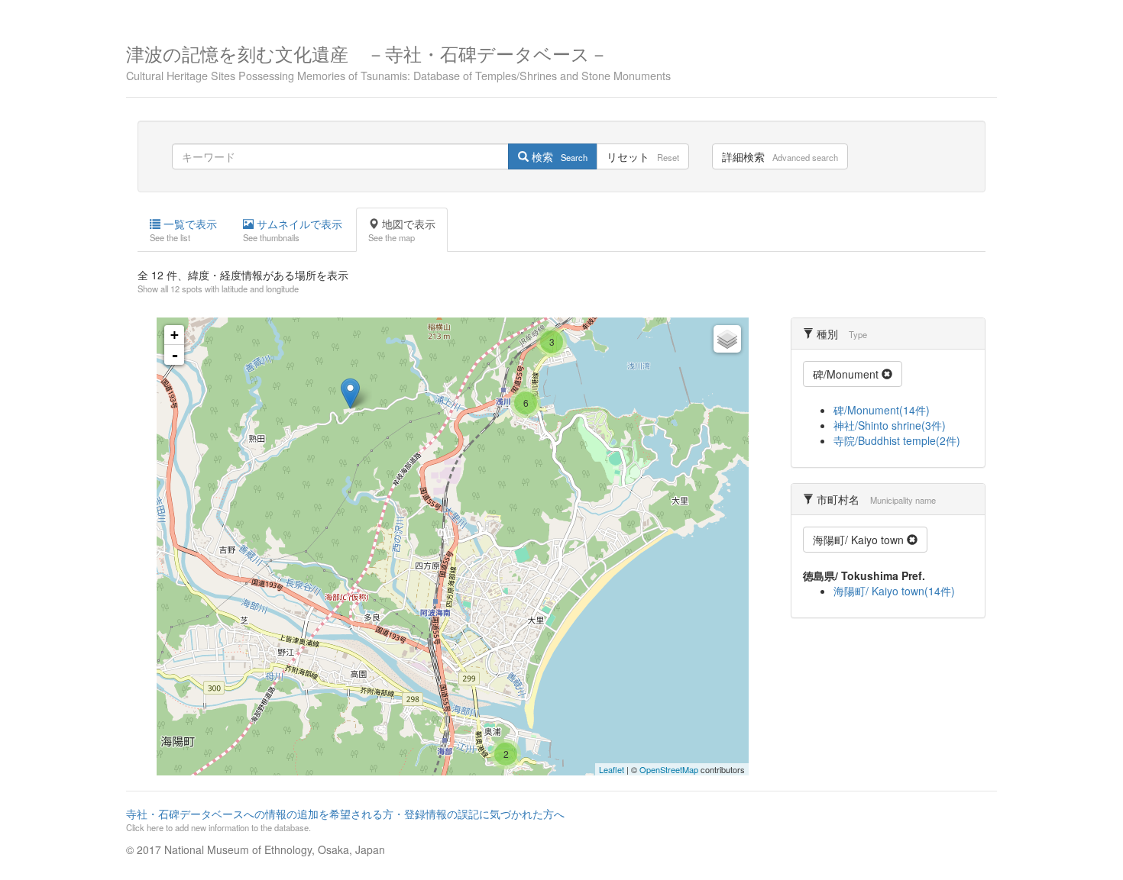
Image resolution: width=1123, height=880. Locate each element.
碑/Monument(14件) (881, 409)
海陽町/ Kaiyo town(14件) (894, 590)
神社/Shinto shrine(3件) (889, 425)
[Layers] (727, 339)
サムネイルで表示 (292, 229)
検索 (558, 156)
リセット (643, 156)
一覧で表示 (183, 229)
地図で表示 (401, 229)
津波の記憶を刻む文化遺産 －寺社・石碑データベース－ (398, 61)
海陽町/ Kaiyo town (860, 539)
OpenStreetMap (668, 769)
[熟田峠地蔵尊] (350, 393)
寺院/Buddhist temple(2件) (896, 440)
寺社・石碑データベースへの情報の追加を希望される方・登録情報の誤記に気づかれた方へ (345, 819)
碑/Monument (847, 374)
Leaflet (611, 769)
